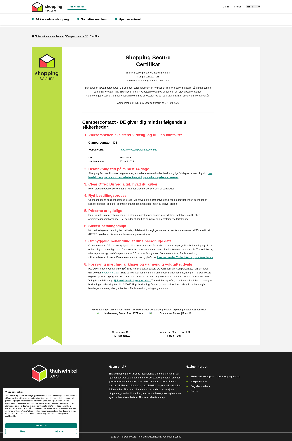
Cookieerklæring (172, 436)
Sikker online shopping (52, 19)
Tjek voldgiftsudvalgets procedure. (132, 280)
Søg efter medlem (94, 19)
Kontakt (237, 6)
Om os (226, 6)
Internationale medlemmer (50, 36)
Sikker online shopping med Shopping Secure (215, 376)
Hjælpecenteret (130, 19)
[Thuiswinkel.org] (47, 7)
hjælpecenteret (199, 381)
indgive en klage (110, 272)
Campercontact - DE (77, 36)
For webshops (77, 6)
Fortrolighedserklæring (150, 436)
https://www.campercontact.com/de (138, 149)
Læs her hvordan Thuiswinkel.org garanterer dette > (185, 257)
